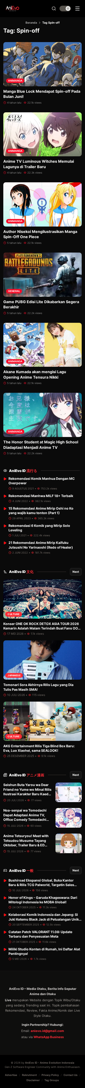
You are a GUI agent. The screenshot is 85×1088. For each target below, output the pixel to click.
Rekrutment (29, 1075)
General (14, 291)
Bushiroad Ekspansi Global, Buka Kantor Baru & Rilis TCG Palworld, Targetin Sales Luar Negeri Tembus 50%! (41, 884)
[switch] (65, 8)
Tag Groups (51, 1080)
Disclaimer (33, 1080)
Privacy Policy (50, 1075)
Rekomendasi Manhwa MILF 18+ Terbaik (40, 496)
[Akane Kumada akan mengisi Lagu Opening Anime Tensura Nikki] (42, 345)
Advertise (11, 1075)
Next (75, 571)
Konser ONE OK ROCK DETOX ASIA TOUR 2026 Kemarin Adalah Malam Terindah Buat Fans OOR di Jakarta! (41, 628)
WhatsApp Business (49, 1037)
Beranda (31, 22)
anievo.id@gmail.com (47, 1031)
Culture (14, 614)
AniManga (15, 80)
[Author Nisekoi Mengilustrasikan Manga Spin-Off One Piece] (42, 204)
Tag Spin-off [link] (51, 22)
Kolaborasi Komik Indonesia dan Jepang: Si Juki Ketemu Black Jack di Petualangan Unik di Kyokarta (43, 919)
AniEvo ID (23, 470)
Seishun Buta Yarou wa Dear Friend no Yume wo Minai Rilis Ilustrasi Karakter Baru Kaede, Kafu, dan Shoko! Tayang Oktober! (27, 794)
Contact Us (70, 1075)
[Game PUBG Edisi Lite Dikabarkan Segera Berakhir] (42, 275)
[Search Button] (54, 8)
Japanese (14, 675)
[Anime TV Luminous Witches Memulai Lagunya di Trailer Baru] (42, 134)
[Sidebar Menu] (77, 8)
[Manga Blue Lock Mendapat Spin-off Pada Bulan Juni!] (42, 64)
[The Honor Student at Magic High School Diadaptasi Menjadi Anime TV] (42, 415)
